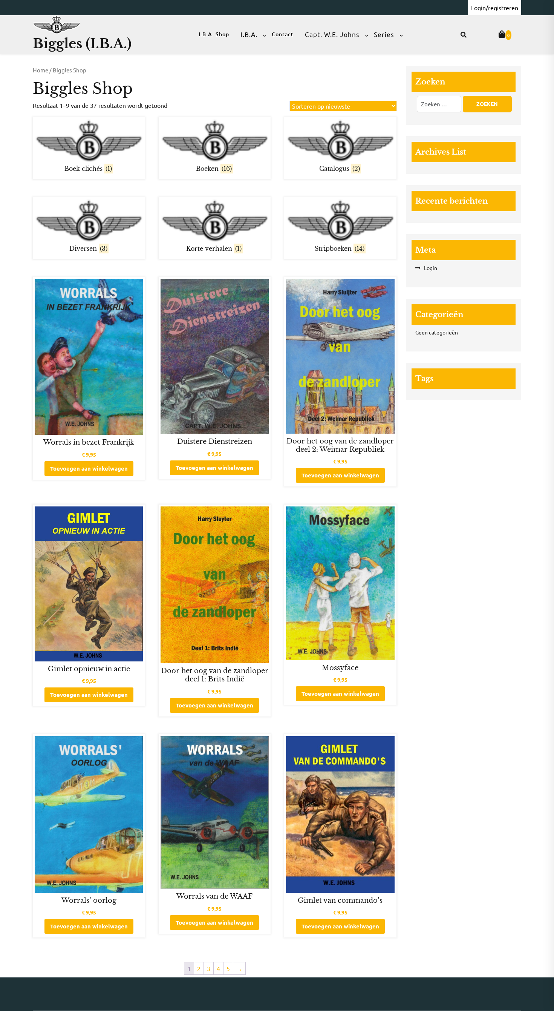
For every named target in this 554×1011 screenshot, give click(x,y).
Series (384, 34)
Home (40, 70)
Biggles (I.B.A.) (82, 43)
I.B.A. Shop (214, 34)
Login (430, 267)
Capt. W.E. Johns (332, 34)
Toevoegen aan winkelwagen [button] (89, 468)
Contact (283, 34)
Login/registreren (494, 7)
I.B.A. (248, 34)
